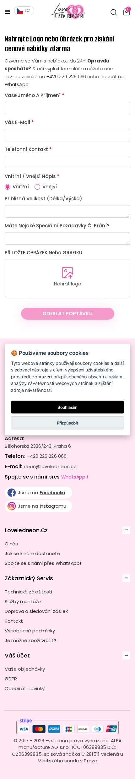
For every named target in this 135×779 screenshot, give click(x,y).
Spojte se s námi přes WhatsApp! (43, 563)
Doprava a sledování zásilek (36, 611)
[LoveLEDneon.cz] (65, 11)
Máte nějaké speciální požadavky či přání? (57, 225)
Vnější (49, 186)
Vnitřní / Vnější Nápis (32, 176)
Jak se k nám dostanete (32, 553)
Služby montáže (23, 601)
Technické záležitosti (28, 591)
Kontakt (14, 621)
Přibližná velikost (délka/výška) (43, 198)
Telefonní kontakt (28, 149)
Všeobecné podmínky (30, 630)
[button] (113, 12)
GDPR (11, 678)
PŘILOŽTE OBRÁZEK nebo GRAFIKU (43, 252)
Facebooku (52, 492)
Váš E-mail (19, 122)
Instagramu (53, 506)
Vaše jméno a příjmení (34, 95)
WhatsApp (16, 84)
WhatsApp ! (74, 476)
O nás (11, 543)
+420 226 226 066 (66, 76)
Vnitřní (21, 186)
